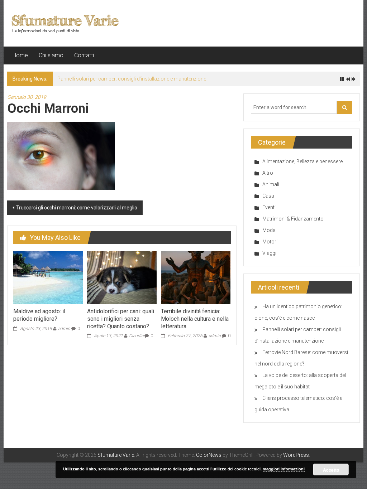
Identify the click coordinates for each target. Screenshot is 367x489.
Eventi (269, 207)
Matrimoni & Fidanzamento (293, 219)
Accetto (331, 469)
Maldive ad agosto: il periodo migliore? (39, 315)
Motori (269, 242)
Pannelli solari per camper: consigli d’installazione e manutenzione (131, 79)
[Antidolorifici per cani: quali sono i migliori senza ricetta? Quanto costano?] (122, 277)
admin (64, 328)
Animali (270, 184)
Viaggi (269, 253)
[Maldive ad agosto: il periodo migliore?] (48, 277)
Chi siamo (51, 55)
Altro (267, 173)
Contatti (84, 55)
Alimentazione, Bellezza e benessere (302, 161)
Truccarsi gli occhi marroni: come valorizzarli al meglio (76, 207)
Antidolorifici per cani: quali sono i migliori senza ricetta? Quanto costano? (120, 319)
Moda (269, 230)
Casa (268, 196)
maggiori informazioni (284, 468)
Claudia (136, 335)
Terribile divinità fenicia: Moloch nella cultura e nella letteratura (195, 319)
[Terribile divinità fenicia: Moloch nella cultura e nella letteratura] (195, 277)
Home (20, 55)
